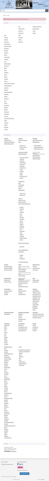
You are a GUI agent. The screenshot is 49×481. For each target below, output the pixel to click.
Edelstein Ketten (36, 301)
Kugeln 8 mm (22, 195)
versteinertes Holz (23, 176)
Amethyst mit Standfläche (9, 142)
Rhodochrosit (7, 413)
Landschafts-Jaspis (8, 85)
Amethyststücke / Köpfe (9, 143)
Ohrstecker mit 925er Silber (38, 315)
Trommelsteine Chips (22, 328)
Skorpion (6, 340)
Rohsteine (20, 198)
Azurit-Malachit (23, 162)
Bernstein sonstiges (8, 269)
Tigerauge (6, 127)
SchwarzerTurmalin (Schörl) (9, 425)
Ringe (20, 360)
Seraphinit (22, 236)
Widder (5, 328)
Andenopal (22, 159)
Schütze (5, 342)
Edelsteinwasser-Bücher (23, 286)
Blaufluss (6, 364)
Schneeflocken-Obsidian (9, 118)
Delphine (21, 255)
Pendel (20, 354)
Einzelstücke (20, 325)
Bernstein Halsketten (8, 268)
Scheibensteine (22, 361)
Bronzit (5, 55)
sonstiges (6, 294)
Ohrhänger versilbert (37, 317)
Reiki (20, 358)
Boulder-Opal (22, 164)
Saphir (21, 232)
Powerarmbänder (36, 155)
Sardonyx (6, 116)
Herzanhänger (21, 184)
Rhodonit (6, 107)
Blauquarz (6, 52)
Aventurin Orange (7, 46)
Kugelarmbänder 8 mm (38, 148)
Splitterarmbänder (36, 156)
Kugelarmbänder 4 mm (38, 147)
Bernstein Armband (8, 266)
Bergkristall (6, 48)
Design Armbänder (36, 158)
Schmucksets (21, 365)
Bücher (20, 346)
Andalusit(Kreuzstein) (8, 353)
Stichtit (21, 172)
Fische (5, 327)
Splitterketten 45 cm (37, 294)
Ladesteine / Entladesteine (24, 351)
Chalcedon (6, 59)
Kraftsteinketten (36, 290)
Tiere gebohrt (21, 251)
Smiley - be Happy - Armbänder (36, 153)
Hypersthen (22, 246)
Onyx (5, 100)
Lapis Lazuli (22, 219)
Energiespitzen (21, 181)
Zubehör (20, 284)
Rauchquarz (6, 105)
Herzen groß (35, 269)
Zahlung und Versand (37, 26)
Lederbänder (35, 327)
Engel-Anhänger (36, 280)
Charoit (21, 210)
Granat (5, 74)
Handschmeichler (36, 268)
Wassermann (6, 325)
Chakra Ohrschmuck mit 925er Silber (24, 273)
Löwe (5, 335)
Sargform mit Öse (21, 200)
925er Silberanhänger (22, 140)
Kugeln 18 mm (22, 193)
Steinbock (6, 344)
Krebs (5, 333)
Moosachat (6, 98)
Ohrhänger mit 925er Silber (38, 314)
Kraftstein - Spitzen (36, 292)
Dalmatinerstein (7, 63)
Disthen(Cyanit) (23, 167)
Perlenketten (35, 302)
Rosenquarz (6, 111)
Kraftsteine (20, 186)
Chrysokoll (22, 212)
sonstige (21, 178)
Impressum (20, 30)
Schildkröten (22, 258)
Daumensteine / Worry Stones (24, 349)
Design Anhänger (23, 238)
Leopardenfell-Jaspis (8, 398)
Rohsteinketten (36, 304)
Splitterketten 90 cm (37, 296)
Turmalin (6, 129)
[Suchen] (46, 10)
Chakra (34, 30)
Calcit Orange (7, 57)
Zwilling (5, 332)
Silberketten (35, 306)
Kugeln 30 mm (7, 280)
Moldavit (21, 224)
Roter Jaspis (6, 114)
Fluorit (5, 70)
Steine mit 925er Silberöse (23, 243)
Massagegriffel (7, 314)
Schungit (6, 424)
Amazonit (6, 37)
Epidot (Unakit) (7, 379)
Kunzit (21, 215)
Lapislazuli (6, 87)
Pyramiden (21, 356)
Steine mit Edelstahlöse (23, 250)
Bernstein (6, 50)
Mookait (5, 96)
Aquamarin (6, 41)
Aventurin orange (7, 358)
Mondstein (6, 94)
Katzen (21, 256)
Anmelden (20, 37)
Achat (5, 35)
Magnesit (6, 90)
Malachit (21, 222)
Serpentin (6, 122)
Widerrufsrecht (21, 28)
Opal (21, 229)
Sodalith (5, 125)
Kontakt (19, 39)
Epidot (5, 68)
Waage (5, 339)
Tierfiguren (6, 292)
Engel (19, 183)
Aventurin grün (7, 44)
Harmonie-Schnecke (8, 290)
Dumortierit (6, 65)
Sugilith (21, 174)
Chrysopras (22, 166)
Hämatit (5, 76)
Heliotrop (6, 79)
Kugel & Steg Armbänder (38, 140)
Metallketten (35, 308)
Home (19, 35)
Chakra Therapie (21, 275)
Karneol (5, 81)
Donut (19, 142)
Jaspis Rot (6, 389)
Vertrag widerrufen (24, 473)
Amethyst (6, 39)
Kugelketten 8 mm (36, 299)
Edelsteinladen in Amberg (9, 83)
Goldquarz (6, 72)
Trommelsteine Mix (22, 330)
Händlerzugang (36, 28)
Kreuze (19, 188)
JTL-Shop (42, 479)
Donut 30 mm (22, 145)
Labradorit (22, 217)
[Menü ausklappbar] (3, 1)
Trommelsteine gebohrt (23, 262)
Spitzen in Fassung (22, 202)
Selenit (5, 120)
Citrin (5, 61)
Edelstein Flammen (22, 290)
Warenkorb (20, 41)
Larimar (21, 169)
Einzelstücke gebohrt (22, 154)
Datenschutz (20, 33)
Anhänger (35, 266)
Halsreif (34, 309)
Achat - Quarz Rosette (24, 157)
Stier (5, 330)
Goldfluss (6, 382)
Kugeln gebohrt (21, 190)
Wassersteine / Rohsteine (23, 281)
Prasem (5, 103)
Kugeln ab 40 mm (7, 281)
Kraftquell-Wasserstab (22, 283)
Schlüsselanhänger (23, 363)
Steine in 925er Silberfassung (24, 203)
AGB (19, 26)
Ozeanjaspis (22, 231)
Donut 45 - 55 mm (23, 147)
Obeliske (20, 353)
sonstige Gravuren (22, 294)
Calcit (5, 370)
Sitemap (34, 33)
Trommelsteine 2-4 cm (22, 327)
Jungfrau (6, 337)
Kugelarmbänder (36, 142)
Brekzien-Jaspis (7, 367)
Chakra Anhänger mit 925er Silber (23, 267)
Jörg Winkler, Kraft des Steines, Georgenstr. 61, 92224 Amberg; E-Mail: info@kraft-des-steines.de (10, 449)
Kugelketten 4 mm (36, 297)
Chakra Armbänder (22, 269)
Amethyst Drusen (7, 140)
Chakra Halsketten (22, 271)
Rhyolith (5, 109)
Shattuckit (22, 171)
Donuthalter (22, 148)
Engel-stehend (35, 281)
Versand (14, 476)
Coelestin (20, 315)
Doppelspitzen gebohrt (23, 152)
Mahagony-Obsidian (8, 92)
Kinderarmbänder (37, 145)
